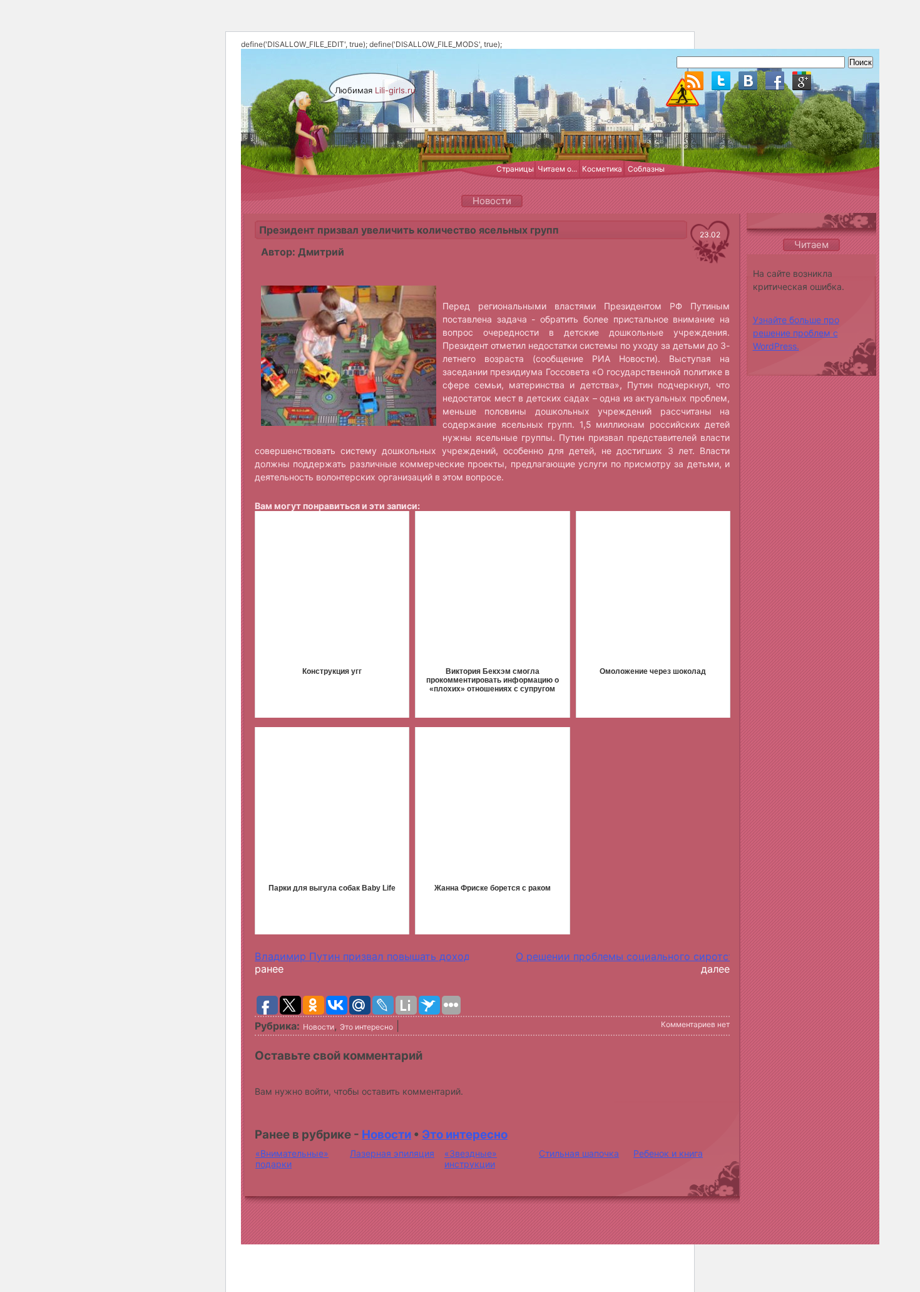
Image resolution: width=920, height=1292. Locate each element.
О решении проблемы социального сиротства (630, 956)
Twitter (721, 80)
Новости (318, 1026)
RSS (694, 80)
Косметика (602, 168)
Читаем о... (557, 168)
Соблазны (646, 168)
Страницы (515, 168)
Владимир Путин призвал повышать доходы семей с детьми (407, 956)
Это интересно (366, 1026)
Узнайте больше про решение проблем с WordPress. (796, 332)
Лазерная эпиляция (392, 1153)
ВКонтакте (748, 80)
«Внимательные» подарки (292, 1158)
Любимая (375, 90)
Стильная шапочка (579, 1153)
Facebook (774, 80)
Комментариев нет (695, 1024)
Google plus (801, 80)
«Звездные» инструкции (470, 1158)
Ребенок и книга (668, 1153)
